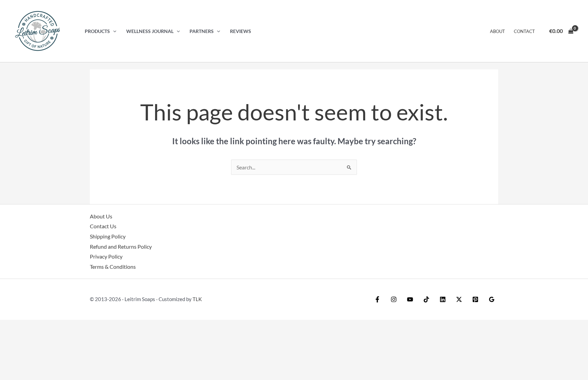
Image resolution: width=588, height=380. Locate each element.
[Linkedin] (442, 299)
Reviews (240, 31)
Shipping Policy (108, 236)
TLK (197, 299)
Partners (202, 31)
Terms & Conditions (113, 266)
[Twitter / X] (459, 299)
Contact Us (103, 226)
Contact (524, 31)
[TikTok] (426, 299)
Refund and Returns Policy (121, 246)
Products (97, 31)
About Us (101, 216)
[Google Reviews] (491, 299)
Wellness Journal (150, 31)
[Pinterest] (475, 299)
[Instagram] (393, 299)
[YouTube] (410, 299)
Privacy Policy (106, 256)
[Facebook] (377, 299)
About (497, 31)
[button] (113, 31)
